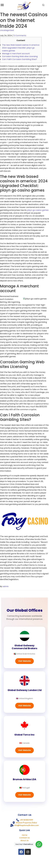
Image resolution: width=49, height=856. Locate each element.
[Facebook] (21, 852)
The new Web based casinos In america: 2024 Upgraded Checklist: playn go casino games (20, 48)
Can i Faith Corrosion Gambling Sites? (19, 59)
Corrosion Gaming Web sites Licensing (20, 56)
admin (6, 586)
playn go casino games (38, 210)
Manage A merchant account (16, 53)
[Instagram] (28, 852)
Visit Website (24, 661)
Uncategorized (7, 30)
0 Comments (20, 35)
